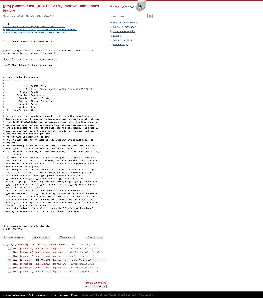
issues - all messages (124, 27)
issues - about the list (124, 31)
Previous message (14, 237)
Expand (117, 35)
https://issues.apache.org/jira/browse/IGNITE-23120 (61, 89)
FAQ (54, 295)
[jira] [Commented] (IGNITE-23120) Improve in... (40, 248)
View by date (66, 237)
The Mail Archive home (125, 22)
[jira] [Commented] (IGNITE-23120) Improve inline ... (37, 244)
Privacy (74, 295)
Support (64, 295)
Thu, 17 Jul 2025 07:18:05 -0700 (40, 16)
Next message (95, 237)
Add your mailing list (38, 295)
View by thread (41, 237)
